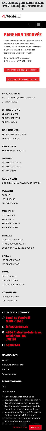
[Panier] (28, 24)
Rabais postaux (9, 374)
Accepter (35, 427)
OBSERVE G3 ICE (10, 280)
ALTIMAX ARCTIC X (11, 166)
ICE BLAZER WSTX (11, 264)
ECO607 (6, 195)
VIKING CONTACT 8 (11, 138)
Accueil (5, 360)
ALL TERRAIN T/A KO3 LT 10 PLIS (18, 98)
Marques (6, 369)
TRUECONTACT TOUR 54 (14, 134)
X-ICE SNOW (8, 219)
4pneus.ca (13, 345)
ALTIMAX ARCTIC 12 (11, 162)
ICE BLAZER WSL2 (11, 260)
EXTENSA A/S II (9, 276)
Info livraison (8, 391)
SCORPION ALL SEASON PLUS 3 (18, 248)
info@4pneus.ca (21, 58)
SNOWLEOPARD (10, 203)
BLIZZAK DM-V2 (10, 114)
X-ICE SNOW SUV (10, 227)
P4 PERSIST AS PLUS (12, 240)
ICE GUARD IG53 (10, 300)
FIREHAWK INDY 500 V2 (13, 150)
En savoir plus (20, 427)
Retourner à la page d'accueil (23, 79)
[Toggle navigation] (38, 24)
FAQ (4, 386)
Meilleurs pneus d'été (12, 365)
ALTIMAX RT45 (9, 171)
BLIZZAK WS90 (9, 122)
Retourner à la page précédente (22, 70)
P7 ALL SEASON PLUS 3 (14, 244)
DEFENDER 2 (8, 215)
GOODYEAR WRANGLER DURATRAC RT (21, 183)
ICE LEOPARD (8, 199)
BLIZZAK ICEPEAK (11, 118)
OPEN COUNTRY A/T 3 (13, 284)
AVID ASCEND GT (10, 296)
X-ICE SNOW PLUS (11, 223)
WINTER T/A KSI (10, 102)
